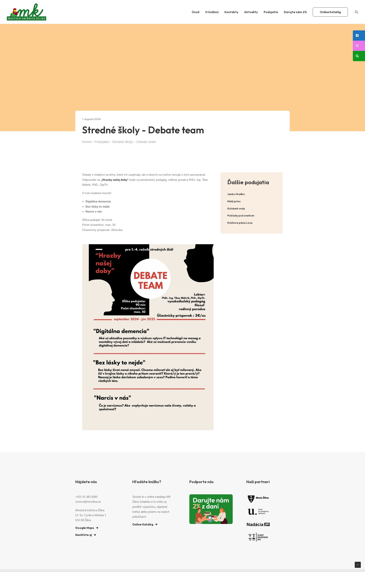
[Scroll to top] (358, 564)
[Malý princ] (251, 201)
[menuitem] (195, 12)
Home (86, 142)
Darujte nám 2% (295, 12)
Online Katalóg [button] (142, 524)
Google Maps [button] (84, 528)
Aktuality (251, 12)
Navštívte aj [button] (83, 535)
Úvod (195, 12)
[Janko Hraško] (251, 194)
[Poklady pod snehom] (251, 215)
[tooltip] (359, 35)
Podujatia (271, 12)
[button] (356, 12)
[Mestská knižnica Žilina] (26, 12)
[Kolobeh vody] (251, 208)
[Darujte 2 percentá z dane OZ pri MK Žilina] (211, 509)
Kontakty (231, 12)
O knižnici (212, 12)
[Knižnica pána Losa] (251, 223)
